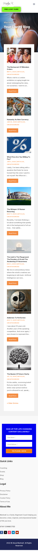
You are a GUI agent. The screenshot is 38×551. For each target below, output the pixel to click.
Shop (2, 475)
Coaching (3, 468)
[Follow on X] (5, 532)
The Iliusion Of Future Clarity (18, 374)
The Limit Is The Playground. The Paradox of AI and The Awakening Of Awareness (18, 259)
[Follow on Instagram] (9, 532)
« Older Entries (12, 403)
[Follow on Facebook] (1, 532)
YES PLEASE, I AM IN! (19, 451)
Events (2, 472)
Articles (20, 71)
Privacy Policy (5, 491)
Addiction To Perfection (16, 318)
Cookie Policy (5, 498)
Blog (1, 479)
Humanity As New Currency (18, 120)
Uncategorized (13, 74)
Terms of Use (5, 502)
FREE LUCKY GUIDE (11, 9)
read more (12, 91)
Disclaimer (4, 494)
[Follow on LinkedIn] (13, 532)
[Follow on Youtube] (17, 532)
